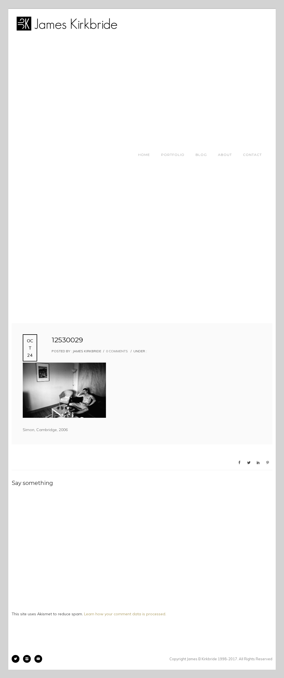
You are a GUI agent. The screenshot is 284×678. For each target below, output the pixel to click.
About (225, 155)
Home (144, 155)
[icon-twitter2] (17, 659)
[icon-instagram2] (28, 659)
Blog (201, 155)
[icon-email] (38, 659)
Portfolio (172, 155)
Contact (252, 155)
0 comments (117, 351)
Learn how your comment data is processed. (125, 613)
